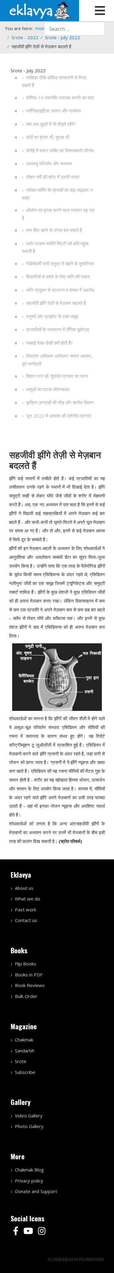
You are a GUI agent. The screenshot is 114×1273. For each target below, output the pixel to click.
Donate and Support (36, 1191)
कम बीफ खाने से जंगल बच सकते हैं (54, 230)
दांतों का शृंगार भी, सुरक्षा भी (47, 137)
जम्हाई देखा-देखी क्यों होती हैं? (49, 343)
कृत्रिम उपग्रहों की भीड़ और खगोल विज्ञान (60, 402)
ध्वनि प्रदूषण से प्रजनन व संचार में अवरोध (60, 290)
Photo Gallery (29, 1126)
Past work (25, 910)
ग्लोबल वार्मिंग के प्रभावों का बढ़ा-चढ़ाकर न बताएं (57, 194)
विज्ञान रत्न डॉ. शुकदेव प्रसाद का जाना (57, 376)
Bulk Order (26, 996)
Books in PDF (29, 975)
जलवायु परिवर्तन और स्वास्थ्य (49, 163)
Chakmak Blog (29, 1170)
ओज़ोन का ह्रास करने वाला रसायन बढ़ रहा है (58, 214)
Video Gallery (29, 1116)
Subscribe (25, 1072)
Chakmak (24, 1040)
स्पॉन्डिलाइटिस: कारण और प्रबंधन (53, 111)
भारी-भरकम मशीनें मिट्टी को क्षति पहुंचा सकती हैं (55, 247)
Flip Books (25, 964)
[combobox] (74, 29)
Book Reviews (30, 985)
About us (24, 888)
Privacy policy (29, 1181)
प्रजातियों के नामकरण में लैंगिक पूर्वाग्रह (57, 329)
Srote (20, 1061)
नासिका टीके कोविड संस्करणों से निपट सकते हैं (54, 81)
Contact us (26, 920)
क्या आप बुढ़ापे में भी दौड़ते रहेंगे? (51, 124)
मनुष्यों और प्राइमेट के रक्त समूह (52, 316)
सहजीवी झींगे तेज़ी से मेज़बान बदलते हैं (56, 303)
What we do (27, 899)
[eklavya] (39, 10)
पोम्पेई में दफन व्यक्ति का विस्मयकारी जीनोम (60, 150)
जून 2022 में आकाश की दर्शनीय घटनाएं (58, 416)
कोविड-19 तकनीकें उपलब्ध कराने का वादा (60, 98)
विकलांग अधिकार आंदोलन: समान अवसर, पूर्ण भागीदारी (57, 360)
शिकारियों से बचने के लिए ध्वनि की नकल (58, 277)
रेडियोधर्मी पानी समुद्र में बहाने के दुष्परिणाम (60, 263)
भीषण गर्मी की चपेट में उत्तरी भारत (52, 177)
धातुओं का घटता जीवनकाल (47, 389)
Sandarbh (24, 1051)
